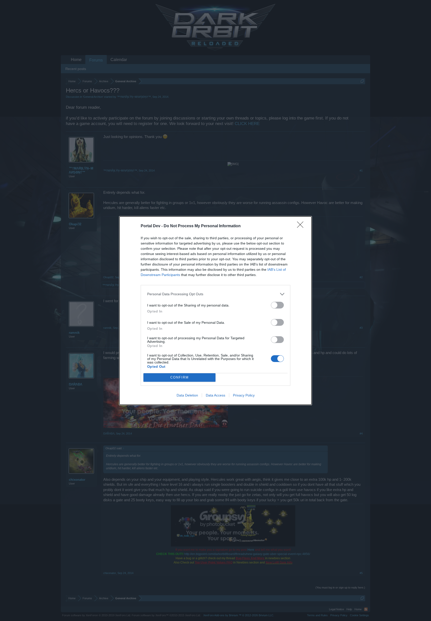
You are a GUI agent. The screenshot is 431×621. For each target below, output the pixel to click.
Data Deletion (187, 395)
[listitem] (215, 294)
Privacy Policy (244, 395)
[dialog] (215, 310)
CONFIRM (179, 377)
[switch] (277, 305)
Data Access (215, 395)
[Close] (302, 226)
